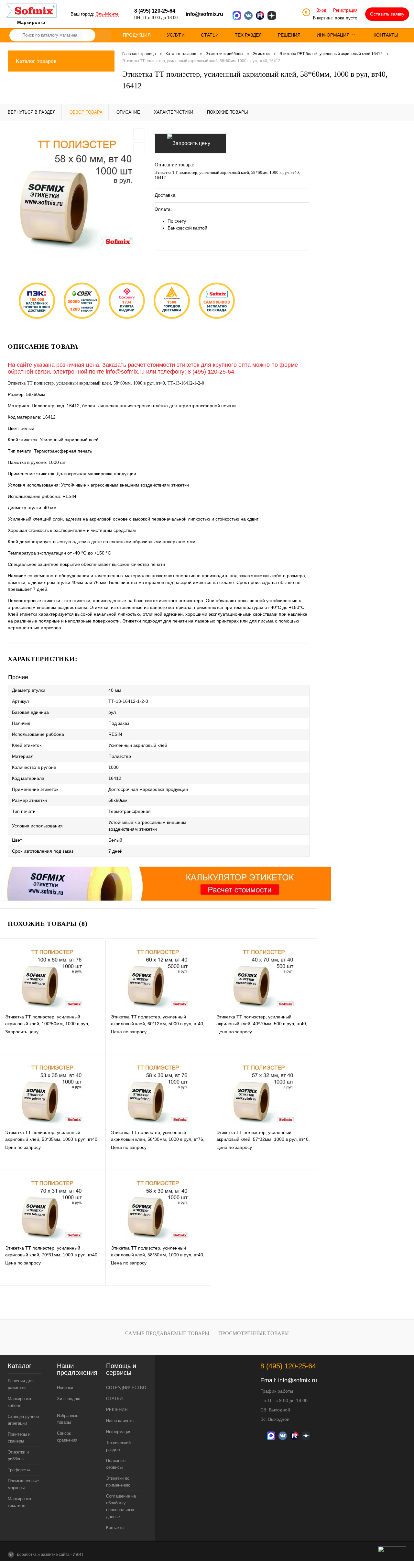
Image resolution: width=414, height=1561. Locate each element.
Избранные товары (67, 1419)
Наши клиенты (120, 1420)
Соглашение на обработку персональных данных (121, 1506)
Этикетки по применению (118, 1482)
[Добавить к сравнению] (139, 148)
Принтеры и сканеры (19, 1437)
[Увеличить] (77, 190)
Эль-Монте (107, 14)
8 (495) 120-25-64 (211, 371)
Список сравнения (67, 1437)
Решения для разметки (21, 1384)
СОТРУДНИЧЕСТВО (123, 1387)
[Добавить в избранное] (139, 134)
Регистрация (345, 10)
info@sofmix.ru (204, 14)
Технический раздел (118, 1446)
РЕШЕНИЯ (116, 1409)
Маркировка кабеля (19, 1402)
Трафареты (19, 1469)
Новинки (65, 1387)
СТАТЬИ (114, 1398)
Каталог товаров (36, 61)
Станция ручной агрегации (23, 1420)
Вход (321, 10)
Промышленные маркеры (23, 1484)
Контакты (115, 1527)
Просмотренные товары (253, 1333)
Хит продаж (68, 1398)
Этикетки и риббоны (18, 1455)
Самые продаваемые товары (167, 1333)
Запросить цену (190, 143)
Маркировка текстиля (19, 1502)
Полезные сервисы (115, 1464)
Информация (118, 1431)
